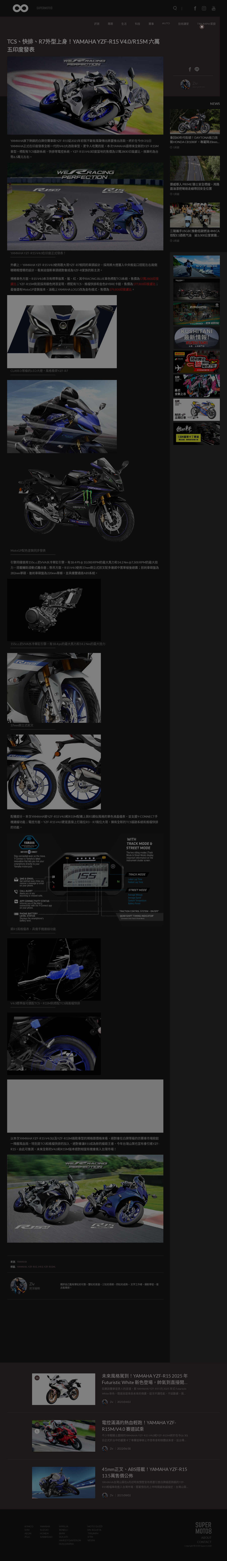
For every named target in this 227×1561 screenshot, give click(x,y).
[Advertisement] (113, 50)
